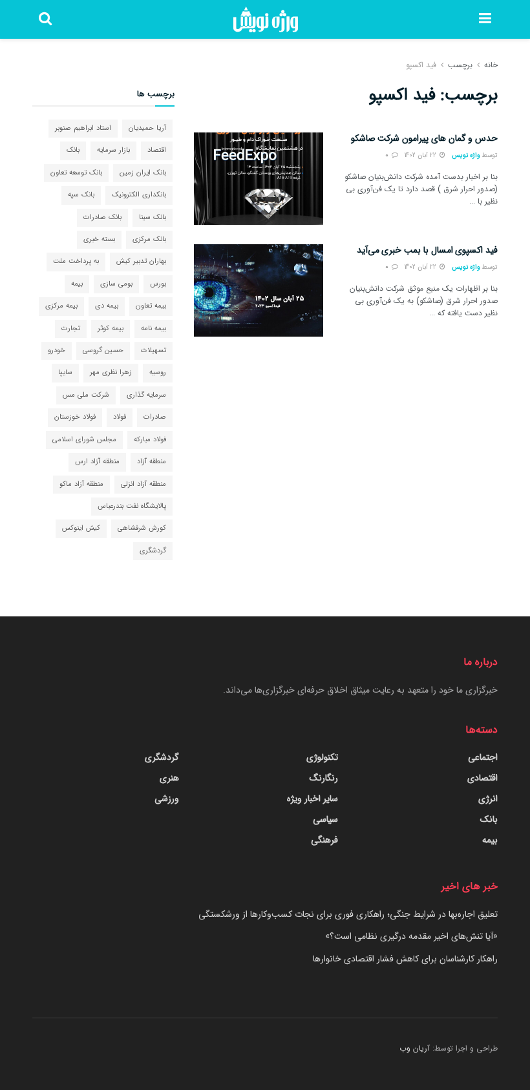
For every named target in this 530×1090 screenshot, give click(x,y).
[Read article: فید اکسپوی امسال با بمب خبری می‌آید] (258, 290)
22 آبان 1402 (421, 155)
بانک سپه (81, 194)
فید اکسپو (421, 65)
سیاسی (325, 819)
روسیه (157, 372)
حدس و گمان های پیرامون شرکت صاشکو (424, 138)
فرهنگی (324, 840)
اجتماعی (483, 757)
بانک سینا (152, 217)
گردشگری (153, 550)
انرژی (488, 798)
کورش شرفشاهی (142, 528)
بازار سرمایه (113, 150)
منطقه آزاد (151, 461)
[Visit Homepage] (265, 19)
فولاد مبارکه (150, 439)
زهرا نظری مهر (111, 372)
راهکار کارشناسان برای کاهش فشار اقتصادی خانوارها (405, 959)
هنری (169, 778)
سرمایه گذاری (146, 395)
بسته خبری (99, 239)
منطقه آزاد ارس (97, 461)
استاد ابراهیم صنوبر (83, 128)
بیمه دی (106, 305)
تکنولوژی (322, 757)
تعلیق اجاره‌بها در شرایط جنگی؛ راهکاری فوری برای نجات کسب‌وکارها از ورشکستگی (348, 914)
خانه (491, 65)
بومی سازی (116, 283)
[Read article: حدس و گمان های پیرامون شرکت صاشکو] (258, 178)
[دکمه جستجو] (45, 19)
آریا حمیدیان (147, 128)
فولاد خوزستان (75, 417)
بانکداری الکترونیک (139, 194)
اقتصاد (156, 150)
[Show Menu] (485, 19)
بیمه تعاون (151, 305)
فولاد (119, 417)
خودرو (56, 350)
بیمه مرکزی (61, 305)
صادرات (154, 417)
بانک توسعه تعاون (76, 172)
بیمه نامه (153, 328)
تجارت (70, 328)
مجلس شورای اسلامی (84, 439)
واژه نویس (466, 155)
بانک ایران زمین (143, 172)
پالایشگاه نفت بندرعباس (132, 506)
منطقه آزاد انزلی (143, 484)
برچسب (460, 65)
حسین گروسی (103, 350)
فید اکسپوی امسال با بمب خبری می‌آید (427, 250)
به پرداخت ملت (76, 261)
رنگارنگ (324, 778)
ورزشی (166, 798)
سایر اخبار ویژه (312, 798)
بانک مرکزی (149, 239)
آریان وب (414, 1048)
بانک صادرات (102, 217)
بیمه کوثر (110, 328)
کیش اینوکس (81, 528)
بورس (158, 283)
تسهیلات (153, 350)
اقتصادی (482, 778)
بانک (73, 150)
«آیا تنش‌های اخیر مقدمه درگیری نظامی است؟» (411, 936)
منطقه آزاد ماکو (81, 484)
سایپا (65, 372)
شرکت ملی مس (86, 395)
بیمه (77, 283)
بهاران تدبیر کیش (141, 261)
